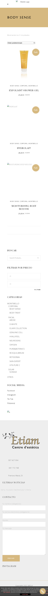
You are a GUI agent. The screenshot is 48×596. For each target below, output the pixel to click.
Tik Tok (10, 399)
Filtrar (37, 289)
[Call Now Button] (43, 591)
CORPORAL (24, 86)
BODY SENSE (14, 86)
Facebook (11, 390)
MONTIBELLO (33, 86)
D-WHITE (13, 324)
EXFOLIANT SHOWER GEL (24, 90)
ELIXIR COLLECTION (18, 328)
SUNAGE (13, 372)
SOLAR (11, 369)
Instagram (11, 394)
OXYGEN (13, 344)
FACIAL (11, 317)
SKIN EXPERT (15, 361)
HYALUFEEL (14, 336)
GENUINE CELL (16, 332)
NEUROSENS (15, 340)
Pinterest (11, 403)
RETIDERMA (14, 357)
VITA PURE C (14, 365)
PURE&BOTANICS (17, 349)
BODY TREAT (14, 312)
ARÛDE (12, 320)
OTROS (10, 377)
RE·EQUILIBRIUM (16, 353)
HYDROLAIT (24, 148)
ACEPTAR (25, 594)
